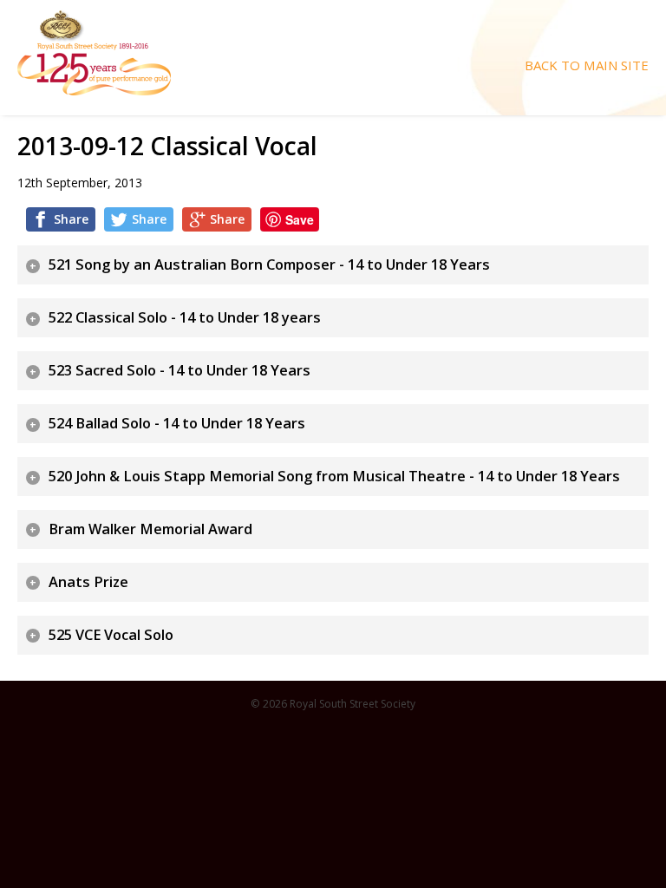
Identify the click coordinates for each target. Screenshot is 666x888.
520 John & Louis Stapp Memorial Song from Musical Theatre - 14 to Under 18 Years (334, 476)
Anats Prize (88, 581)
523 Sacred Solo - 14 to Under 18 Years (179, 370)
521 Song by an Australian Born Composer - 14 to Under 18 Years (269, 264)
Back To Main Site (587, 65)
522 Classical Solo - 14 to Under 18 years (185, 317)
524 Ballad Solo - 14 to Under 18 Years (177, 423)
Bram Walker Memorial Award (150, 529)
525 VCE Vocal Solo (111, 634)
